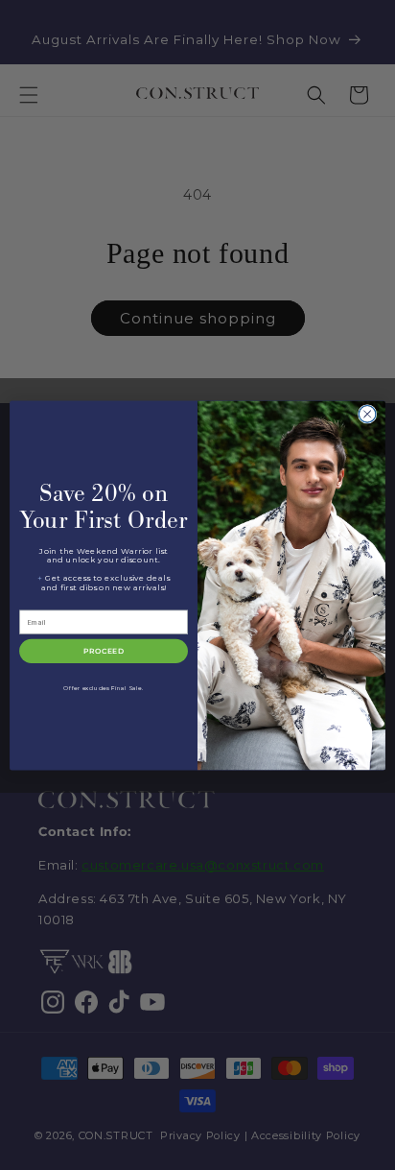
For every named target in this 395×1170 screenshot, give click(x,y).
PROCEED (104, 651)
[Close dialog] (367, 413)
